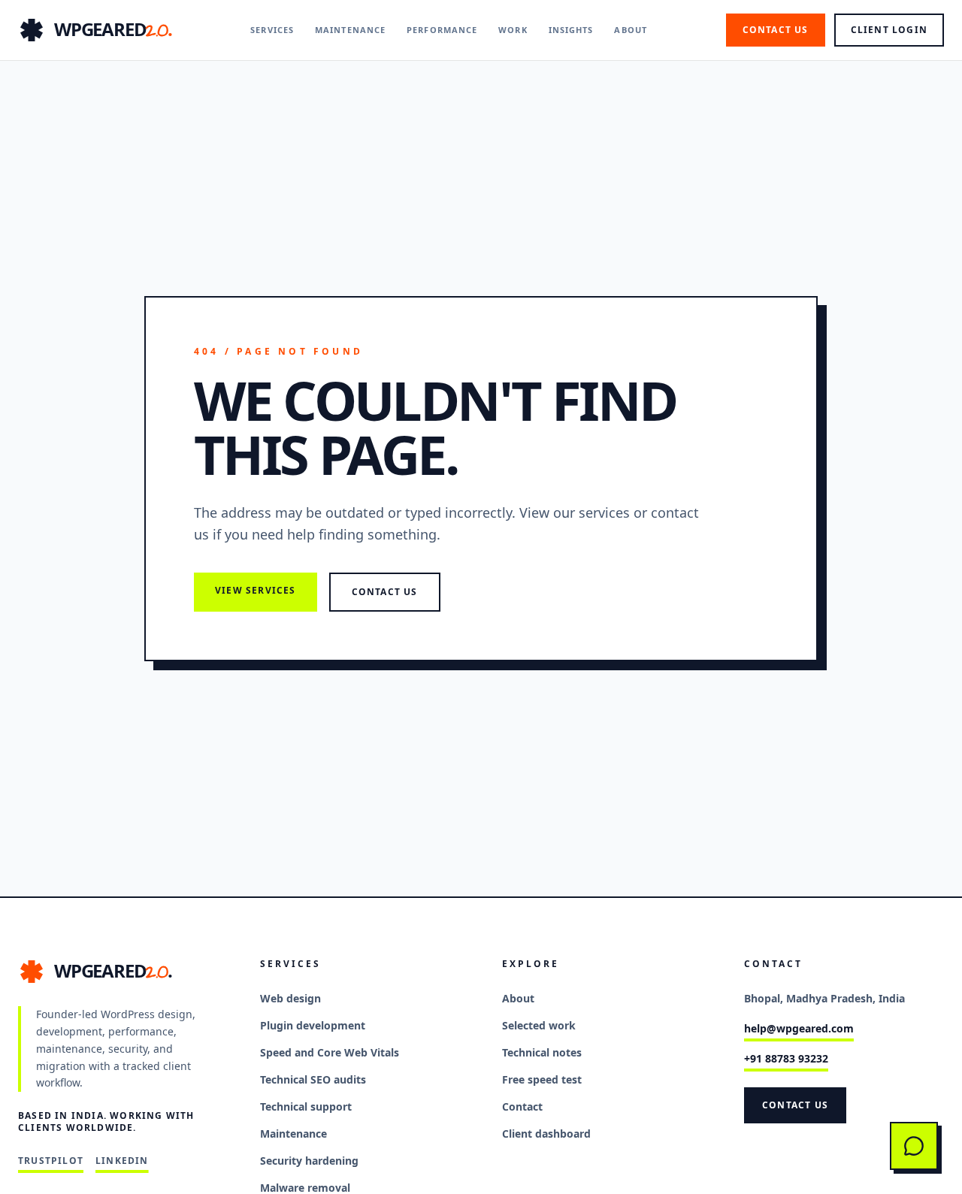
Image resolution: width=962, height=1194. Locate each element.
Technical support (306, 1106)
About (630, 29)
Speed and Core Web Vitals (329, 1052)
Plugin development (312, 1025)
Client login (889, 29)
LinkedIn (122, 1161)
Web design (290, 998)
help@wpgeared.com (799, 1028)
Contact (522, 1106)
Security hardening (309, 1160)
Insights (571, 29)
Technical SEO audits (313, 1079)
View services (255, 590)
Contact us (776, 29)
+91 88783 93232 (786, 1058)
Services (272, 29)
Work (512, 29)
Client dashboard (546, 1133)
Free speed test (542, 1079)
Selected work (539, 1025)
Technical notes (542, 1052)
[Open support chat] (914, 1146)
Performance (442, 29)
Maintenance (350, 29)
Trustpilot (50, 1161)
